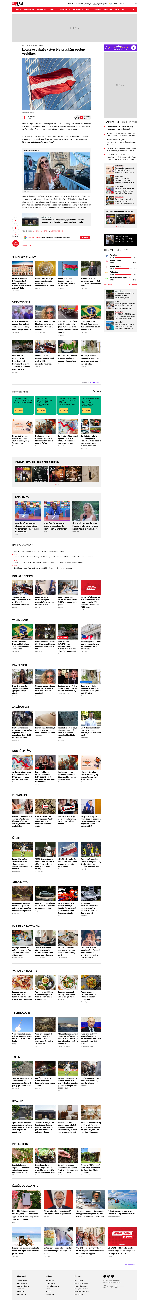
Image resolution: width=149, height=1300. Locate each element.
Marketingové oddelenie (81, 1291)
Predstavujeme (16, 913)
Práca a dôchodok (40, 957)
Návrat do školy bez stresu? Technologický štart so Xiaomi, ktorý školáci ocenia (20, 439)
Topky (34, 45)
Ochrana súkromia (22, 1283)
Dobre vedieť (15, 446)
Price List (48, 1291)
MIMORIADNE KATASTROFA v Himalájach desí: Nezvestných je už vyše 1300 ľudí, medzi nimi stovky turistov (67, 646)
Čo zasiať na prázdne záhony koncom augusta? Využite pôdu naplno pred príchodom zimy (68, 1169)
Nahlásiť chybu (27, 245)
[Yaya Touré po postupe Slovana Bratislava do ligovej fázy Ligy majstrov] (57, 511)
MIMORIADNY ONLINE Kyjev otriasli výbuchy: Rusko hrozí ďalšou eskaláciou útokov (125, 316)
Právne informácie (22, 1281)
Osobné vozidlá (57, 231)
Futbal (16, 534)
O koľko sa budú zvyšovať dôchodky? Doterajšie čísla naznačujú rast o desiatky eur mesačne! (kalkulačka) (22, 821)
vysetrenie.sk (84, 737)
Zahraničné (29, 9)
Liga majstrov (16, 871)
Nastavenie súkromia (23, 1286)
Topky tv (97, 9)
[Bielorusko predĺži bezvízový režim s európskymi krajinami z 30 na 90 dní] (68, 268)
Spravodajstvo (78, 1281)
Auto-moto (20, 882)
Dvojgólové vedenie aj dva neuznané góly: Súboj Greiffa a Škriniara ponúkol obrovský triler (91, 863)
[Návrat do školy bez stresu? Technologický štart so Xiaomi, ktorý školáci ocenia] (91, 762)
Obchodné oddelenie (80, 1286)
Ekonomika (78, 9)
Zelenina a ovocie (63, 1175)
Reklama (49, 1276)
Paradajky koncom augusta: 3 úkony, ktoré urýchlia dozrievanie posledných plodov (21, 1169)
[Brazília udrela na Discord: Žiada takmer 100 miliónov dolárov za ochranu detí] (22, 632)
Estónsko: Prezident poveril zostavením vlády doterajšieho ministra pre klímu (91, 282)
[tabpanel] (120, 143)
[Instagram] (108, 1276)
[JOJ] (106, 261)
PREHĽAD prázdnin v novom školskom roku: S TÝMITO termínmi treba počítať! (67, 601)
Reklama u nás (50, 1281)
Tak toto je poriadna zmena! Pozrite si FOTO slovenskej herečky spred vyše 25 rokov (90, 689)
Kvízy (88, 9)
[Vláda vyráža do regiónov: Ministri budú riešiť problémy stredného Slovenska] (22, 587)
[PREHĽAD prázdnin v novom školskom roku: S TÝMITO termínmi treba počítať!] (68, 587)
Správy (60, 915)
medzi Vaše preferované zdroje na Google (48, 237)
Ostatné (60, 869)
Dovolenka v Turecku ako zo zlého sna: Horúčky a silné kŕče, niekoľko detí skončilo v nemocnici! (125, 326)
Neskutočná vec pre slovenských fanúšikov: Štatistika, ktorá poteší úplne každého (44, 439)
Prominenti (42, 9)
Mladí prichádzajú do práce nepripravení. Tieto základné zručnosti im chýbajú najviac (22, 951)
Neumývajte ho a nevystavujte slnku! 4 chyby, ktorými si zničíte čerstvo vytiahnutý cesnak (45, 1169)
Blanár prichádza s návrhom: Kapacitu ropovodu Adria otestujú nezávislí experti (44, 601)
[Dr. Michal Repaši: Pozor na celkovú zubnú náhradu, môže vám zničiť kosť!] (91, 718)
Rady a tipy (61, 999)
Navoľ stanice (108, 284)
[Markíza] (106, 256)
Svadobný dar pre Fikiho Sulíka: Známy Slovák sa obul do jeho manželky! (67, 688)
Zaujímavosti (64, 9)
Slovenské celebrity (121, 236)
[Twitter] (112, 1276)
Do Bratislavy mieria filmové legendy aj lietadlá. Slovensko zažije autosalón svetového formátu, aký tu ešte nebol (68, 908)
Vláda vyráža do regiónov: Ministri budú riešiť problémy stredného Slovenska (21, 601)
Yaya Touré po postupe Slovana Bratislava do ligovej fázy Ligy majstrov (55, 526)
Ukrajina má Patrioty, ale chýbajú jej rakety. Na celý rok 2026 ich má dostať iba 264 (22, 1037)
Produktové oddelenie (81, 1283)
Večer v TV (122, 250)
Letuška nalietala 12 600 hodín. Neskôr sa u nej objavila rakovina (91, 1080)
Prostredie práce (62, 957)
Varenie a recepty (24, 971)
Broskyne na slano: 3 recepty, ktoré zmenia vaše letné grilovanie (66, 994)
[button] (81, 117)
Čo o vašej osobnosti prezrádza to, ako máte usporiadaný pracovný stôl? (67, 951)
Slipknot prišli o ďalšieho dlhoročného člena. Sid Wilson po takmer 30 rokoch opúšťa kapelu (48, 562)
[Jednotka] (106, 267)
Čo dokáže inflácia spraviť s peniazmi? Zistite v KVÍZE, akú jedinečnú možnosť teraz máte (68, 439)
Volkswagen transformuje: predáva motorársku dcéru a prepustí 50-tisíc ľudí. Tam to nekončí (89, 908)
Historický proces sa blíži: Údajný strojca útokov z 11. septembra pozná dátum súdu (91, 645)
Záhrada (14, 1175)
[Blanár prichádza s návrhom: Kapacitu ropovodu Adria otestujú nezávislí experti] (45, 587)
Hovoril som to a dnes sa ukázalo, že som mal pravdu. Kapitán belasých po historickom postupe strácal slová (68, 1083)
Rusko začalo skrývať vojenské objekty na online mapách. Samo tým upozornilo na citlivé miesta (91, 1039)
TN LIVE (17, 1057)
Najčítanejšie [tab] (112, 122)
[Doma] (106, 273)
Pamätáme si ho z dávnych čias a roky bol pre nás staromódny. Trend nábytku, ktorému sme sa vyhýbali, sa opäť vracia (67, 1127)
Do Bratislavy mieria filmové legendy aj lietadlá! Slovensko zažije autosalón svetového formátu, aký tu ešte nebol (91, 441)
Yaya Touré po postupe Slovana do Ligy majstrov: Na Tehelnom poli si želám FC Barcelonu (27, 527)
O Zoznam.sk (21, 1276)
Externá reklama (50, 1283)
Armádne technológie (64, 1046)
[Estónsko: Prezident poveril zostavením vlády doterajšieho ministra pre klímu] (91, 268)
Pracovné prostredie (17, 957)
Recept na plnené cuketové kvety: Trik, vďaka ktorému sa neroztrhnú (89, 995)
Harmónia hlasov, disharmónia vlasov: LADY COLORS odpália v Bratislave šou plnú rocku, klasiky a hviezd (45, 777)
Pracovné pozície (20, 391)
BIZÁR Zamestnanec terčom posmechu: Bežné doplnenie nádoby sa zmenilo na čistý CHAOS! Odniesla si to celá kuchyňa (22, 733)
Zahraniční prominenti (18, 696)
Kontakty (77, 1276)
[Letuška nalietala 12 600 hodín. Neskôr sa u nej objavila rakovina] (91, 1068)
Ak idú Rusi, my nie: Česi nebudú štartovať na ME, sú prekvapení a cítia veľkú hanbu (67, 863)
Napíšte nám (20, 1291)
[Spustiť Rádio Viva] (120, 46)
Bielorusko (45, 231)
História (37, 1046)
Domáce (17, 9)
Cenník (48, 1289)
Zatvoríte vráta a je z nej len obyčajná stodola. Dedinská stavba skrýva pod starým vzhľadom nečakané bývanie (44, 1127)
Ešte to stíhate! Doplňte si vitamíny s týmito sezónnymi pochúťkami (39, 551)
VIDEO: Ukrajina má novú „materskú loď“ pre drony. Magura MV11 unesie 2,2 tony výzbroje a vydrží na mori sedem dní (68, 1039)
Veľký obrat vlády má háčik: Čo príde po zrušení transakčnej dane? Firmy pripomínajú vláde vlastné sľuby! (91, 821)
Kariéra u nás (20, 1289)
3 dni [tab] (124, 122)
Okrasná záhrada (85, 1175)
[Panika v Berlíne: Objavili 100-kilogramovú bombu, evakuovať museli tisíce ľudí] (45, 632)
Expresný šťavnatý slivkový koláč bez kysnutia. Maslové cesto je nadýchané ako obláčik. (22, 995)
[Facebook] (104, 1276)
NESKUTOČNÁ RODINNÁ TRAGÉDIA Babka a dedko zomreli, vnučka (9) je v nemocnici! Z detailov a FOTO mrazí (90, 602)
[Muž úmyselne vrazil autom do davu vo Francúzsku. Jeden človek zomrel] (45, 1068)
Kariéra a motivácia (26, 926)
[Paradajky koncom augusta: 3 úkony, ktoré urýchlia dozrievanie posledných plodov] (22, 1155)
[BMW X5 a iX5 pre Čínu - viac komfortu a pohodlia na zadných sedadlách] (45, 893)
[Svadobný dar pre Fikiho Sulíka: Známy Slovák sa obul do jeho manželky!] (68, 676)
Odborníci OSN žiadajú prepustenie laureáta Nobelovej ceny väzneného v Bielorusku (44, 282)
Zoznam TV (22, 497)
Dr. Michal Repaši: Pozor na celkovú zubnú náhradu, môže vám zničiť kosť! (91, 731)
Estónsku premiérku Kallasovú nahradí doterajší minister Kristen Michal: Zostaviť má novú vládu (21, 283)
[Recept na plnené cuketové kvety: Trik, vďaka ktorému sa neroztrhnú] (91, 982)
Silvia (94, 4)
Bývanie (17, 1101)
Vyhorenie (84, 960)
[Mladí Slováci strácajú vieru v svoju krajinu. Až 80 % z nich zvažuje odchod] (68, 806)
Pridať (86, 238)
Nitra (82, 609)
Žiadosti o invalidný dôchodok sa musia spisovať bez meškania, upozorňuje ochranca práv (45, 951)
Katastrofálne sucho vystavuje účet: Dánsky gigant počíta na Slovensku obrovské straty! (44, 821)
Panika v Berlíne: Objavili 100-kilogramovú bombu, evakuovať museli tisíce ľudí (45, 645)
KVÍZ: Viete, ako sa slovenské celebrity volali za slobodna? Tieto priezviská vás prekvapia (124, 239)
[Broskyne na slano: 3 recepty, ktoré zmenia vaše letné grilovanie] (68, 982)
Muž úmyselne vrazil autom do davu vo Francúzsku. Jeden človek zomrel (45, 1082)
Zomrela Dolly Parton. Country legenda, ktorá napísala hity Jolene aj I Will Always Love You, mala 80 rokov (53, 557)
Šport (52, 9)
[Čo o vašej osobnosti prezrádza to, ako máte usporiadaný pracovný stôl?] (68, 938)
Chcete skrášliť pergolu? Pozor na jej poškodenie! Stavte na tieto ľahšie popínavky (90, 1169)
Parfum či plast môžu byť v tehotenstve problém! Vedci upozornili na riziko (45, 730)
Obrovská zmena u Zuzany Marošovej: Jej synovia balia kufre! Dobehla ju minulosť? (85, 526)
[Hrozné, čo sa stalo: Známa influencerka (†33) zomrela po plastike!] (22, 676)
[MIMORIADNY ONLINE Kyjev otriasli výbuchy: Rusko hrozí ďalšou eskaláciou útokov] (110, 315)
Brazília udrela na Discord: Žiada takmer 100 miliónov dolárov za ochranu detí (43, 568)
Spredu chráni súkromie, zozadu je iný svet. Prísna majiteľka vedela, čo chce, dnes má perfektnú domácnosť (22, 1127)
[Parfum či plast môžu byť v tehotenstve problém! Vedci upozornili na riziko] (45, 718)
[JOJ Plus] (106, 278)
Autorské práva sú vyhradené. (112, 1282)
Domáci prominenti (40, 696)
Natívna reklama (50, 1294)
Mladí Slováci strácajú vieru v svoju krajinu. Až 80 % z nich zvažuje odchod (67, 820)
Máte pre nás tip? (79, 1294)
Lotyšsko (36, 231)
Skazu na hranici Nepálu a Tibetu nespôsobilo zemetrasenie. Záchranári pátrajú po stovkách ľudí (22, 1082)
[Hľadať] (134, 9)
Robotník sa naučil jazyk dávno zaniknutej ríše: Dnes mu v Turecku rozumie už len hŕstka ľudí (67, 733)
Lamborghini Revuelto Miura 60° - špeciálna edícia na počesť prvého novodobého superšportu (22, 907)
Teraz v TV (109, 250)
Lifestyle (108, 9)
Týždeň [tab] (133, 122)
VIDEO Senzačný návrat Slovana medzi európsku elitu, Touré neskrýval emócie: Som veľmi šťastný (44, 864)
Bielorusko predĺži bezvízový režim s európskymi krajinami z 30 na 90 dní (67, 282)
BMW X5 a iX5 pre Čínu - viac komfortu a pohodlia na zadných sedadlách (45, 905)
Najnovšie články (21, 544)
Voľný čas (119, 9)
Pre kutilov (20, 1144)
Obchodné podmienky (52, 1286)
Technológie (21, 1012)
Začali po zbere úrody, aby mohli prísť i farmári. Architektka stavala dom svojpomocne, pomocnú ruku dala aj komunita (91, 1127)
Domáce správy (22, 576)
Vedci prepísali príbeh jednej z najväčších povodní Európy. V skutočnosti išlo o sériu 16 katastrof (44, 1039)
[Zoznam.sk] (109, 1287)
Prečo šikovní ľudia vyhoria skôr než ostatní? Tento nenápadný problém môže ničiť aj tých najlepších (90, 953)
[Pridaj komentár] (15, 220)
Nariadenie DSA (21, 1294)
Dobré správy (21, 751)
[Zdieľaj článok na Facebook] (15, 228)
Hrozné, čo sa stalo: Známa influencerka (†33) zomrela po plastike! (20, 689)
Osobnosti (83, 696)
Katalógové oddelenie (81, 1289)
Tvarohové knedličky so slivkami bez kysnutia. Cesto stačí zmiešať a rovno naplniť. (44, 995)
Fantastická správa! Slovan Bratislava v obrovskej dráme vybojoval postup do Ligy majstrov (22, 864)
